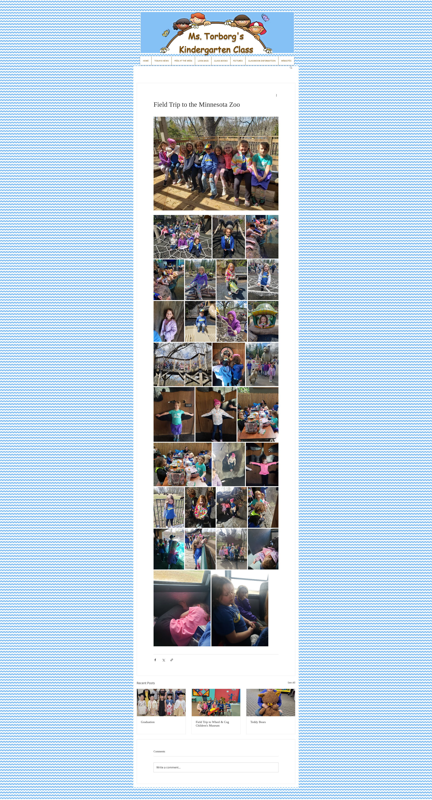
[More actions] (276, 95)
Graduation (148, 722)
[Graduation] (161, 702)
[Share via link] (171, 660)
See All (291, 682)
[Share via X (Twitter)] (163, 660)
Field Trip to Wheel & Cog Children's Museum (212, 723)
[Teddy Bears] (270, 702)
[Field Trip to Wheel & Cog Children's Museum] (216, 702)
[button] (291, 67)
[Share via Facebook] (155, 660)
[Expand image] (183, 237)
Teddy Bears (258, 722)
